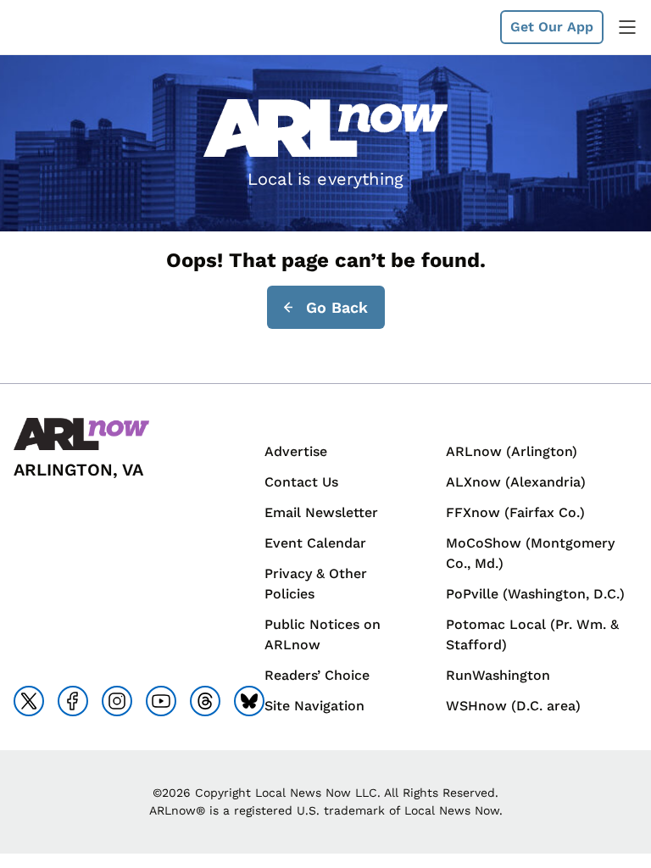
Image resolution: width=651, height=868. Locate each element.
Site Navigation (314, 706)
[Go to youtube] (161, 701)
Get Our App (551, 27)
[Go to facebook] (73, 701)
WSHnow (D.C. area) (513, 706)
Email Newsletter (321, 512)
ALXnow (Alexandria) (516, 482)
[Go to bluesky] (249, 701)
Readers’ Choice (317, 675)
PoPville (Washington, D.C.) (535, 594)
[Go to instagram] (117, 701)
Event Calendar (315, 543)
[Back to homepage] (54, 27)
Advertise (295, 451)
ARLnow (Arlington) (511, 451)
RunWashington (498, 675)
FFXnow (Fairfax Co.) (515, 512)
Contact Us (301, 482)
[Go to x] (29, 701)
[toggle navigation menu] (627, 27)
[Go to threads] (205, 701)
